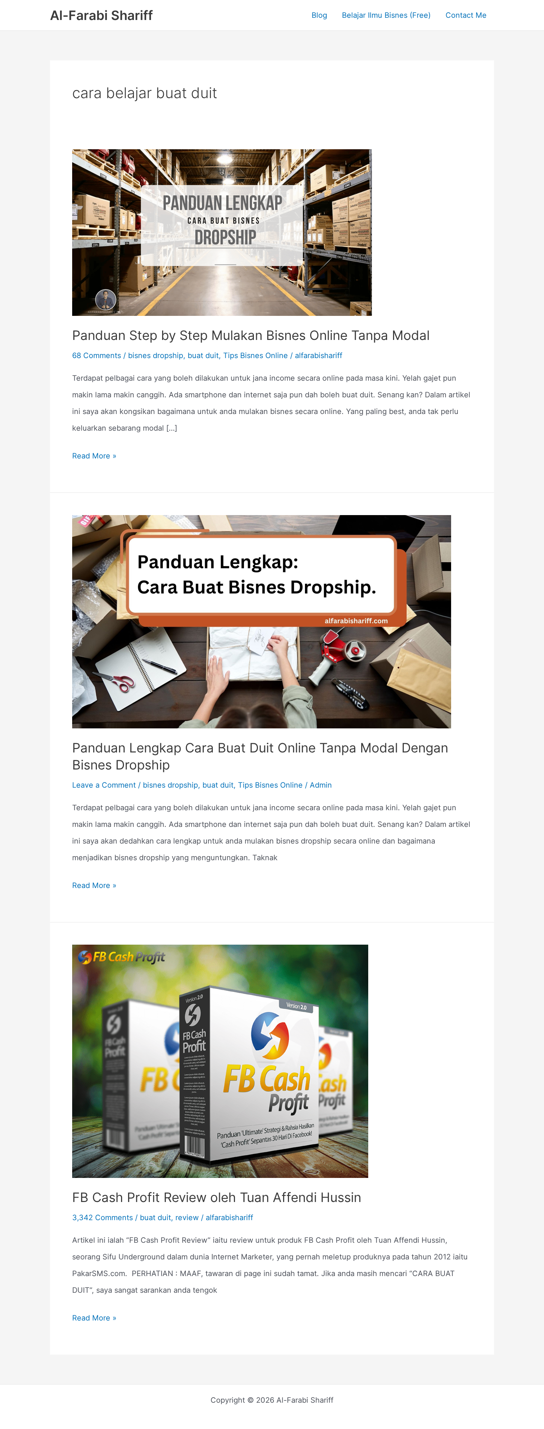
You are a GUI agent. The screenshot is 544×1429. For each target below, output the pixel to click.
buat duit (203, 355)
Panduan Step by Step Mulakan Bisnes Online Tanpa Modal (251, 335)
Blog (319, 15)
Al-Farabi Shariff (101, 15)
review (187, 1217)
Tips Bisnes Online (255, 355)
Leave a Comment (104, 785)
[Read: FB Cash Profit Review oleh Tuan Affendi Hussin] (220, 1060)
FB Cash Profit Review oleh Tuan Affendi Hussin (216, 1197)
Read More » (94, 454)
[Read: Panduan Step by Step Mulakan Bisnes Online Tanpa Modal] (222, 231)
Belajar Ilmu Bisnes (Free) (386, 15)
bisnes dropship (155, 355)
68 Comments (96, 355)
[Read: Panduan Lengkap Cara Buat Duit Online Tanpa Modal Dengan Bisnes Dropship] (261, 621)
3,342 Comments (102, 1217)
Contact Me (466, 15)
